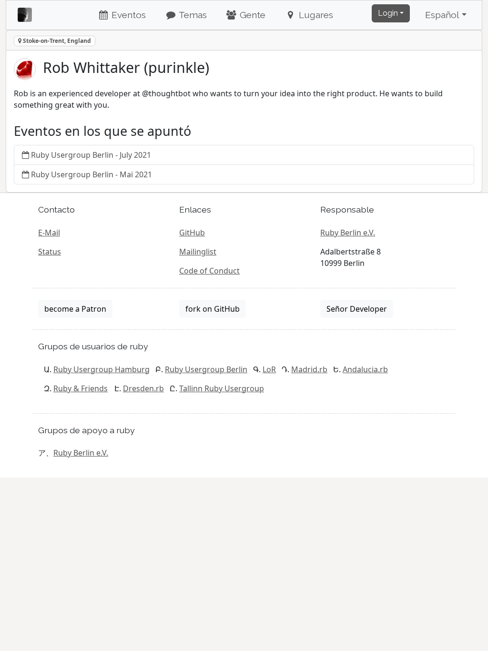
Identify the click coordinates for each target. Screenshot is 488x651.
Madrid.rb (309, 369)
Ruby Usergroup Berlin (206, 369)
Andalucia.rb (365, 369)
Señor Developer (356, 309)
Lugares (314, 15)
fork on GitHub (212, 309)
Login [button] (388, 13)
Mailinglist (197, 251)
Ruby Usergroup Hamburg (101, 369)
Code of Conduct (209, 270)
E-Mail (49, 232)
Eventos (127, 15)
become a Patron (75, 309)
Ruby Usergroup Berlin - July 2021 (91, 155)
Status (49, 251)
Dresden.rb (143, 388)
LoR (269, 369)
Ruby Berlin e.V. (347, 232)
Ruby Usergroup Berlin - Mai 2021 (91, 174)
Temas (192, 15)
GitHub (192, 232)
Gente (251, 15)
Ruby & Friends (80, 388)
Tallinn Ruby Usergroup (221, 388)
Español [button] (442, 15)
